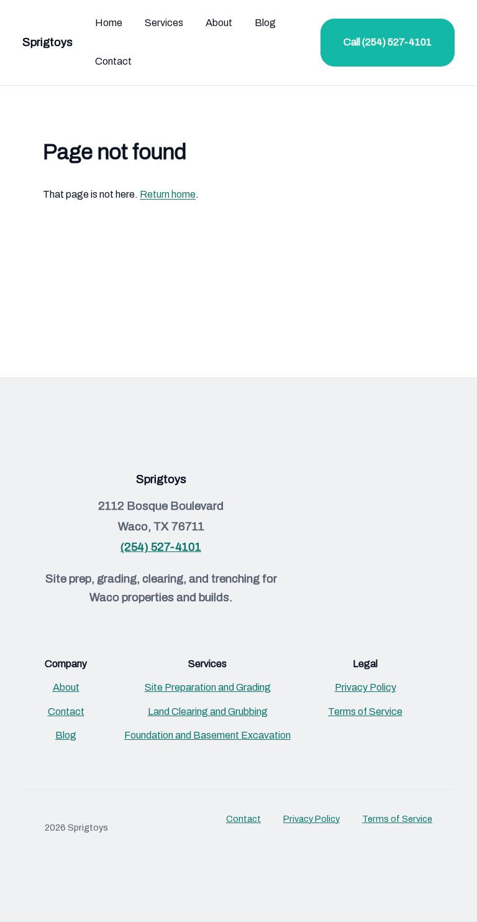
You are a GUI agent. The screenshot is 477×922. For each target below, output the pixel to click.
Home (108, 22)
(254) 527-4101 (160, 547)
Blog (265, 22)
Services (164, 22)
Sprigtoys (47, 42)
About (219, 22)
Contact (113, 61)
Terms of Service (365, 711)
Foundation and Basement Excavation (207, 735)
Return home (168, 194)
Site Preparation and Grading (208, 687)
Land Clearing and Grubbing (208, 711)
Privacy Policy (365, 687)
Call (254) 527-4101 (387, 42)
